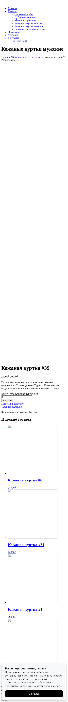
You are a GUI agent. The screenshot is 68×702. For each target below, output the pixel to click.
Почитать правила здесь (46, 686)
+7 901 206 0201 (17, 40)
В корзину (8, 400)
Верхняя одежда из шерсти (30, 29)
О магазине (14, 32)
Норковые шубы (24, 14)
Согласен (34, 693)
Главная (12, 8)
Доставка (13, 35)
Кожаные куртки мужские (29, 26)
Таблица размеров (11, 406)
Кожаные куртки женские (29, 23)
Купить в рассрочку (12, 403)
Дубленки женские (25, 17)
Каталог (12, 11)
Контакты (13, 38)
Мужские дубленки (25, 20)
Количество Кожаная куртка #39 (19, 393)
